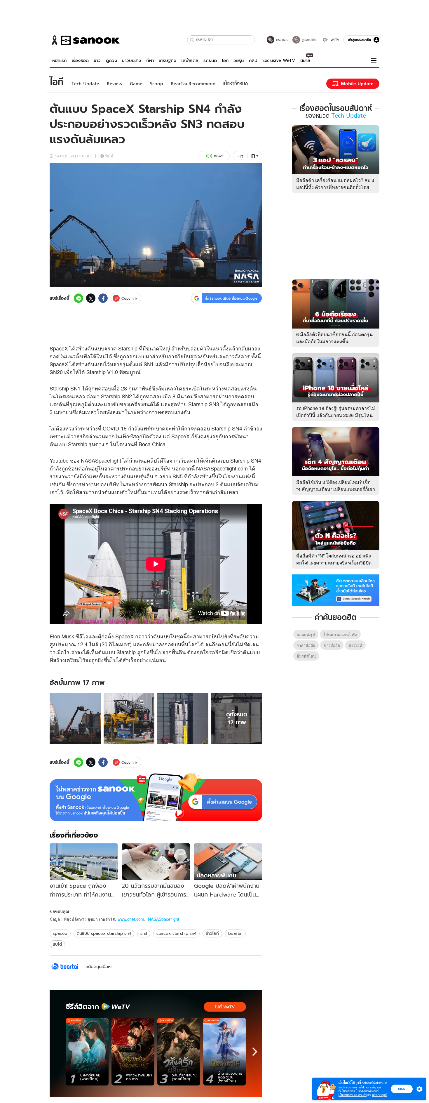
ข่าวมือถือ (332, 645)
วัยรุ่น (238, 60)
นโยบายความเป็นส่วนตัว (353, 1095)
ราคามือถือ (306, 645)
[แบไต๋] (65, 967)
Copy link (129, 298)
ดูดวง (111, 60)
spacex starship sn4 (176, 933)
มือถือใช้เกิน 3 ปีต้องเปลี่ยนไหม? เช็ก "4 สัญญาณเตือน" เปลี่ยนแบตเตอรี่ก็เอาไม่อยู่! (335, 489)
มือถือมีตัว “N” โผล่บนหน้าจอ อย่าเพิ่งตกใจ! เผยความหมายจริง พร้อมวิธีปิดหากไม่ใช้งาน (334, 562)
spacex (60, 933)
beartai (235, 933)
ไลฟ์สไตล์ (189, 60)
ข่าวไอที (212, 933)
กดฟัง (218, 155)
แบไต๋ (57, 944)
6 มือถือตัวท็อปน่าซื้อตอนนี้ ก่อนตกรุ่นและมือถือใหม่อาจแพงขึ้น (334, 338)
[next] (254, 1051)
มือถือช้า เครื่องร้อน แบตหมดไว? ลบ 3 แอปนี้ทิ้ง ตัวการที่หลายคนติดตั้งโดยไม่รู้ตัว (335, 187)
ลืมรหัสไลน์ (306, 656)
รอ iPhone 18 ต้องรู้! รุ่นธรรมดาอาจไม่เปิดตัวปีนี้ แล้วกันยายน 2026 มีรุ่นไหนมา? (335, 415)
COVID (111, 428)
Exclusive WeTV (278, 60)
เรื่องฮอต (80, 60)
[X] (90, 298)
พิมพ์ (109, 156)
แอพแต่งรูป (306, 634)
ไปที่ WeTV (225, 1007)
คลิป (253, 60)
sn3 (143, 933)
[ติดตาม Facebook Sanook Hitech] (335, 590)
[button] (192, 40)
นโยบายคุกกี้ (379, 1095)
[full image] (75, 718)
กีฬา (150, 60)
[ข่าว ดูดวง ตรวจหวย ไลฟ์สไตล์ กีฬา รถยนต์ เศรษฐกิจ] (85, 40)
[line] (78, 298)
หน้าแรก (59, 60)
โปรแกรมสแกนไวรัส (340, 634)
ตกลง (401, 1088)
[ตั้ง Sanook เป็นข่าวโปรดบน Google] (156, 797)
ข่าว (97, 60)
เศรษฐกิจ (167, 60)
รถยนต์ (210, 60)
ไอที (225, 60)
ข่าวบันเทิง (131, 60)
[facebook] (103, 298)
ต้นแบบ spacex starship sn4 (104, 933)
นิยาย (305, 60)
